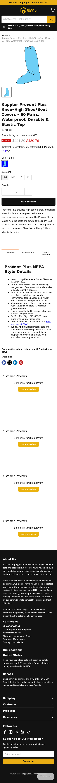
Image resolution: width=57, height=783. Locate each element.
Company (9, 698)
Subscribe (28, 761)
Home (5, 35)
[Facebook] (5, 732)
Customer (9, 704)
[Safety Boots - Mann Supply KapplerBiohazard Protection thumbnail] (6, 92)
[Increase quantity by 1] (28, 192)
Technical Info (27, 252)
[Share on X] (9, 362)
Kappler (8, 129)
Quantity (5, 185)
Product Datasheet (45, 253)
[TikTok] (28, 732)
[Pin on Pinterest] (21, 362)
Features (10, 252)
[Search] (51, 19)
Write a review (28, 389)
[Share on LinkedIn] (15, 362)
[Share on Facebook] (4, 362)
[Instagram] (11, 732)
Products (9, 710)
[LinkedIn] (22, 732)
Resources (10, 717)
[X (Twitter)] (17, 732)
